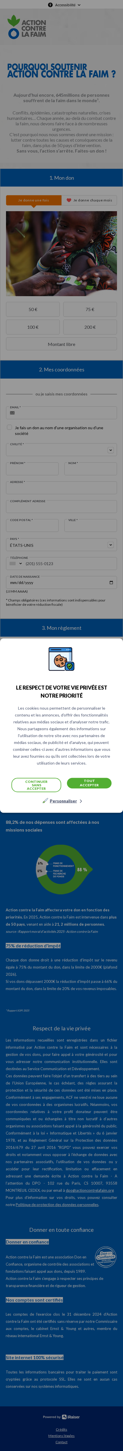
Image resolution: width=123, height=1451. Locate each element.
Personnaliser (63, 800)
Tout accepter (89, 783)
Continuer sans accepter (36, 784)
